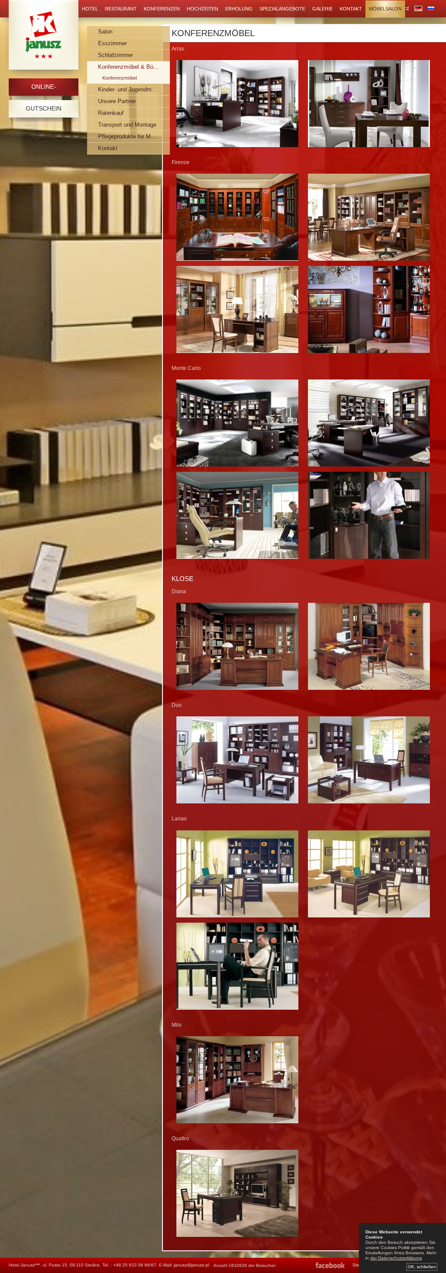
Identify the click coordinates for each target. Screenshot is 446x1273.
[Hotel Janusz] (43, 35)
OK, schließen (422, 1266)
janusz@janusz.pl (191, 1265)
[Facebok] (330, 1265)
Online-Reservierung (44, 89)
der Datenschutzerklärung (396, 1258)
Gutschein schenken (43, 111)
